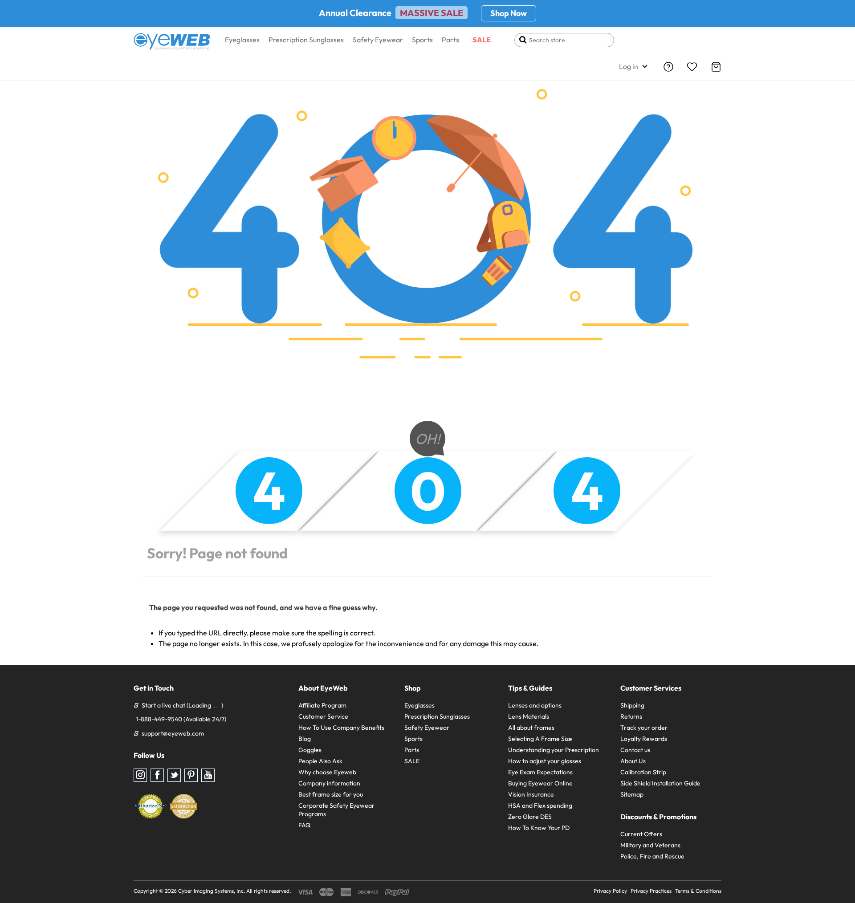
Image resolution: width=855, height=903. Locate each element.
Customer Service (323, 716)
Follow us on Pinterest (191, 775)
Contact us (635, 750)
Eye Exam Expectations (540, 772)
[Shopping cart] (716, 66)
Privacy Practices (651, 890)
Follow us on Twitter (174, 775)
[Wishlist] (692, 66)
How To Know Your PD (539, 828)
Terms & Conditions (698, 890)
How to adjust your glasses (544, 761)
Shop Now (508, 13)
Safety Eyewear (378, 39)
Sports (422, 39)
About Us (633, 761)
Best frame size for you (330, 794)
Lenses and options (535, 705)
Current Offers (641, 834)
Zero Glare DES (530, 817)
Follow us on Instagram (140, 775)
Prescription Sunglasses (306, 39)
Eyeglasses (242, 39)
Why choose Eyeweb (327, 772)
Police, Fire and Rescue (652, 856)
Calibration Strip (643, 772)
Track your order (644, 728)
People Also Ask (320, 761)
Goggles (310, 750)
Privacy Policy (610, 890)
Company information (329, 783)
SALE (481, 39)
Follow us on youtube (208, 775)
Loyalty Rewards (643, 739)
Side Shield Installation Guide (660, 783)
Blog (304, 739)
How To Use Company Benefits (341, 728)
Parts (450, 39)
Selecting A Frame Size (540, 739)
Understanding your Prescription (553, 750)
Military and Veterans (650, 845)
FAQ (304, 825)
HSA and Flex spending (540, 805)
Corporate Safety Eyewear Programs (336, 809)
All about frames (531, 728)
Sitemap (631, 794)
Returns (631, 716)
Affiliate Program (322, 705)
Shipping (632, 705)
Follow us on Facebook (157, 775)
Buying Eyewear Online (540, 783)
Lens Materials (528, 716)
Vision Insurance (531, 794)
